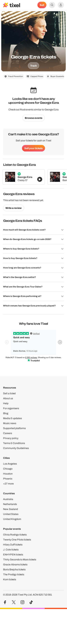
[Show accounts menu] (61, 5)
